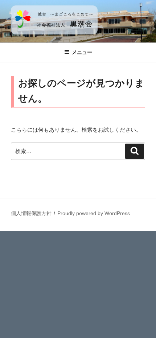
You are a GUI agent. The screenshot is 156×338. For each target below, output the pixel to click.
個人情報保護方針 (31, 213)
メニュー (82, 52)
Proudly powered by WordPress (93, 213)
